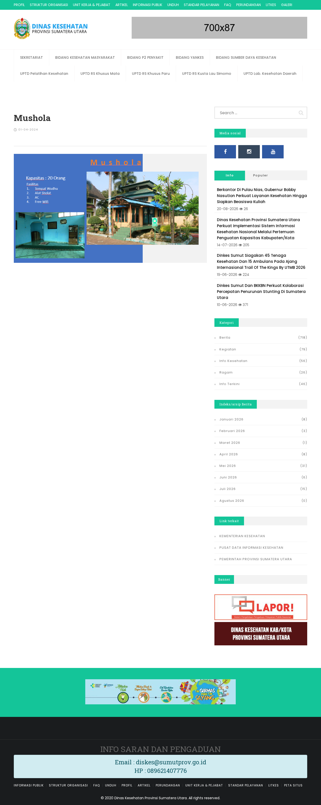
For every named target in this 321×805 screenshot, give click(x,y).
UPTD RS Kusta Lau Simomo (206, 73)
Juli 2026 (227, 488)
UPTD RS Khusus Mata (100, 73)
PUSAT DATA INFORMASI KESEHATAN (251, 547)
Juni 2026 (228, 477)
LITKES (271, 4)
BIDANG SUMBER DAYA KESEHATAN (246, 57)
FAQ (227, 4)
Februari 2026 (232, 430)
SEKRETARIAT (31, 57)
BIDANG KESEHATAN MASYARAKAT (85, 57)
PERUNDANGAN (248, 4)
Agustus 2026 (231, 500)
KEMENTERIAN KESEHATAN (242, 536)
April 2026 (228, 454)
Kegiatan (227, 349)
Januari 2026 (231, 419)
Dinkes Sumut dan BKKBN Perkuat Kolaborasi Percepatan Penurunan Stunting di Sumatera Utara (261, 291)
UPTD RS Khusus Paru (151, 73)
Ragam (226, 372)
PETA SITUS (293, 785)
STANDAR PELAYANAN (201, 4)
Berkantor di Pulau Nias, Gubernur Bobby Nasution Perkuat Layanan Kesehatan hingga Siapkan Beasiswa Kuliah (262, 195)
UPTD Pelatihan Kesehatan (44, 73)
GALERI (286, 4)
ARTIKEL (121, 4)
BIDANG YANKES (190, 57)
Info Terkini (229, 384)
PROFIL (19, 4)
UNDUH (173, 4)
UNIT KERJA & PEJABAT (91, 4)
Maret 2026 (229, 442)
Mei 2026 (227, 465)
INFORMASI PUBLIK (147, 4)
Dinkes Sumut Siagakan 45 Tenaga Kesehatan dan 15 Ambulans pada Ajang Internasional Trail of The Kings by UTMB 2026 (261, 261)
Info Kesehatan (233, 360)
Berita (224, 337)
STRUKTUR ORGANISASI (49, 4)
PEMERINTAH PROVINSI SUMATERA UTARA (255, 559)
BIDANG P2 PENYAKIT (145, 57)
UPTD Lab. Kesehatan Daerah (270, 73)
